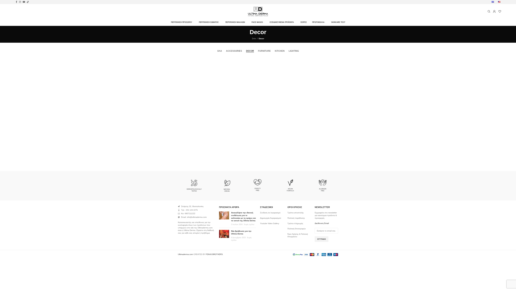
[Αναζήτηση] (489, 11)
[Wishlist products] (499, 11)
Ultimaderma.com (185, 254)
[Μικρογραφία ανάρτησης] (224, 218)
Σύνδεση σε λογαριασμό (270, 213)
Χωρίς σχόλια (249, 224)
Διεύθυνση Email (322, 223)
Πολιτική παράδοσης (296, 218)
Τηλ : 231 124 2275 (189, 210)
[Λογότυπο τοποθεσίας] (258, 11)
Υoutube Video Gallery (269, 223)
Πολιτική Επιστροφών (296, 229)
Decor (261, 38)
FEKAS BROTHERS (214, 254)
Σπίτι (254, 38)
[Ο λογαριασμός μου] (494, 11)
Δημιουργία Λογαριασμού (270, 218)
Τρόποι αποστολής (295, 213)
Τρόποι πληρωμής (295, 223)
